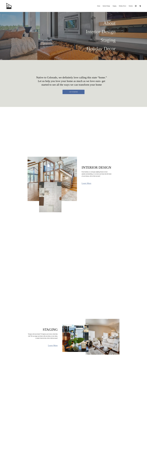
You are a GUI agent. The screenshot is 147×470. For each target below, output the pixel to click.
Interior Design (106, 6)
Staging (114, 6)
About (98, 6)
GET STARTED (73, 92)
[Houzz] (140, 6)
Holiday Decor (122, 6)
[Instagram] (136, 6)
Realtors (131, 6)
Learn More (86, 183)
